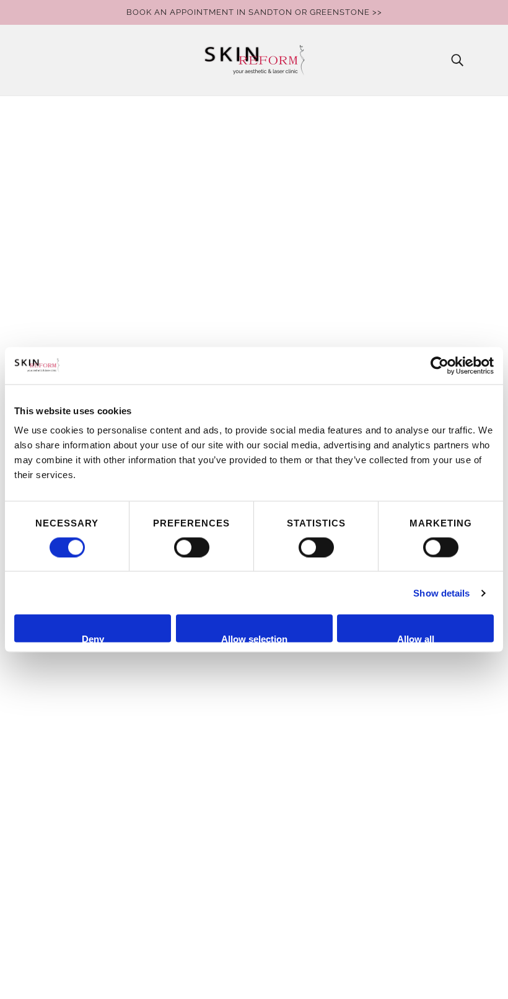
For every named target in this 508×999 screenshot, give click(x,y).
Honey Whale (283, 954)
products (365, 261)
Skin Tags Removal (83, 914)
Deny (93, 638)
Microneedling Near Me (93, 765)
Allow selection (254, 638)
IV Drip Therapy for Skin (93, 661)
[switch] (191, 547)
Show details (441, 592)
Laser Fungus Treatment (95, 676)
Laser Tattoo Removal (90, 706)
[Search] (457, 60)
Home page (218, 261)
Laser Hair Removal (84, 691)
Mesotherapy (70, 751)
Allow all (415, 638)
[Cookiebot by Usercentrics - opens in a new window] (439, 365)
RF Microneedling (79, 810)
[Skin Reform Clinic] (254, 60)
